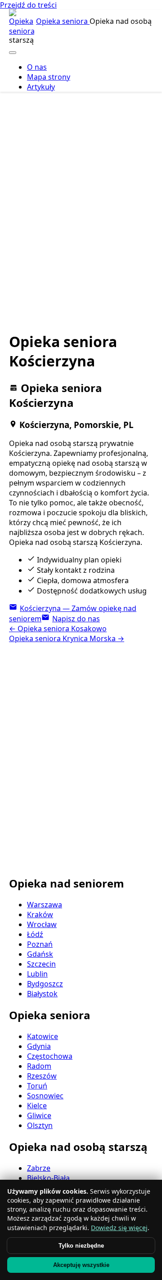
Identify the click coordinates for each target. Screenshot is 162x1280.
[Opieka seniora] (21, 22)
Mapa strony (48, 77)
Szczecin (41, 964)
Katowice (42, 1036)
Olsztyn (40, 1125)
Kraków (40, 914)
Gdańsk (40, 954)
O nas (37, 67)
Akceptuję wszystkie (81, 1265)
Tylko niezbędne (81, 1245)
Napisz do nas (76, 619)
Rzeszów (42, 1076)
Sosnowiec (45, 1096)
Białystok (42, 994)
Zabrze (38, 1168)
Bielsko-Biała (48, 1178)
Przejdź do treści (28, 5)
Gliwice (39, 1115)
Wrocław (42, 924)
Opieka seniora (63, 21)
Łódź (35, 934)
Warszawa (44, 905)
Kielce (37, 1106)
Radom (39, 1066)
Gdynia (39, 1046)
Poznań (40, 944)
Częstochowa (49, 1056)
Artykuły (41, 87)
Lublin (37, 974)
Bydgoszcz (45, 984)
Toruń (37, 1086)
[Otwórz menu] (12, 52)
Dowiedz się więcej (119, 1227)
